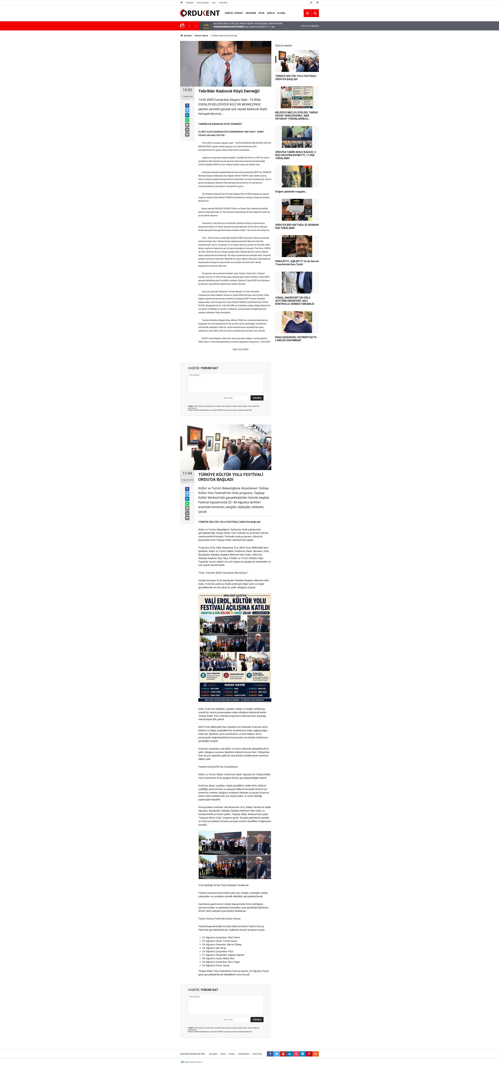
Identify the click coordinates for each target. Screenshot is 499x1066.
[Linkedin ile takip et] (289, 1054)
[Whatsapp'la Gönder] (187, 120)
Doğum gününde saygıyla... (225, 26)
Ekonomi (251, 13)
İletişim (232, 1054)
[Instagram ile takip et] (296, 1054)
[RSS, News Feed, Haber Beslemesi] (315, 1054)
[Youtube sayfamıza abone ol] (283, 1054)
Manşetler (190, 3)
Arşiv (214, 3)
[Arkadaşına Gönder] (187, 125)
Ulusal (281, 13)
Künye (223, 1054)
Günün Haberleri (203, 3)
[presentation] (189, 25)
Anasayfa (213, 1054)
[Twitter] (187, 110)
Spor (261, 13)
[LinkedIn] (187, 115)
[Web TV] (311, 2)
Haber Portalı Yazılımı (193, 1062)
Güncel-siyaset (234, 13)
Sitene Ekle (223, 3)
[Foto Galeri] (317, 2)
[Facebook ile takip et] (270, 1054)
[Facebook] (187, 106)
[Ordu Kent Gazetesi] (200, 13)
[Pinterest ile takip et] (309, 1054)
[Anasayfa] (181, 3)
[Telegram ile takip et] (302, 1054)
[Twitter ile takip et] (276, 1054)
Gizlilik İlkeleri (243, 1054)
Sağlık (271, 13)
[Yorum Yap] (187, 134)
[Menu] (307, 13)
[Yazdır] (187, 130)
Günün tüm (310, 26)
